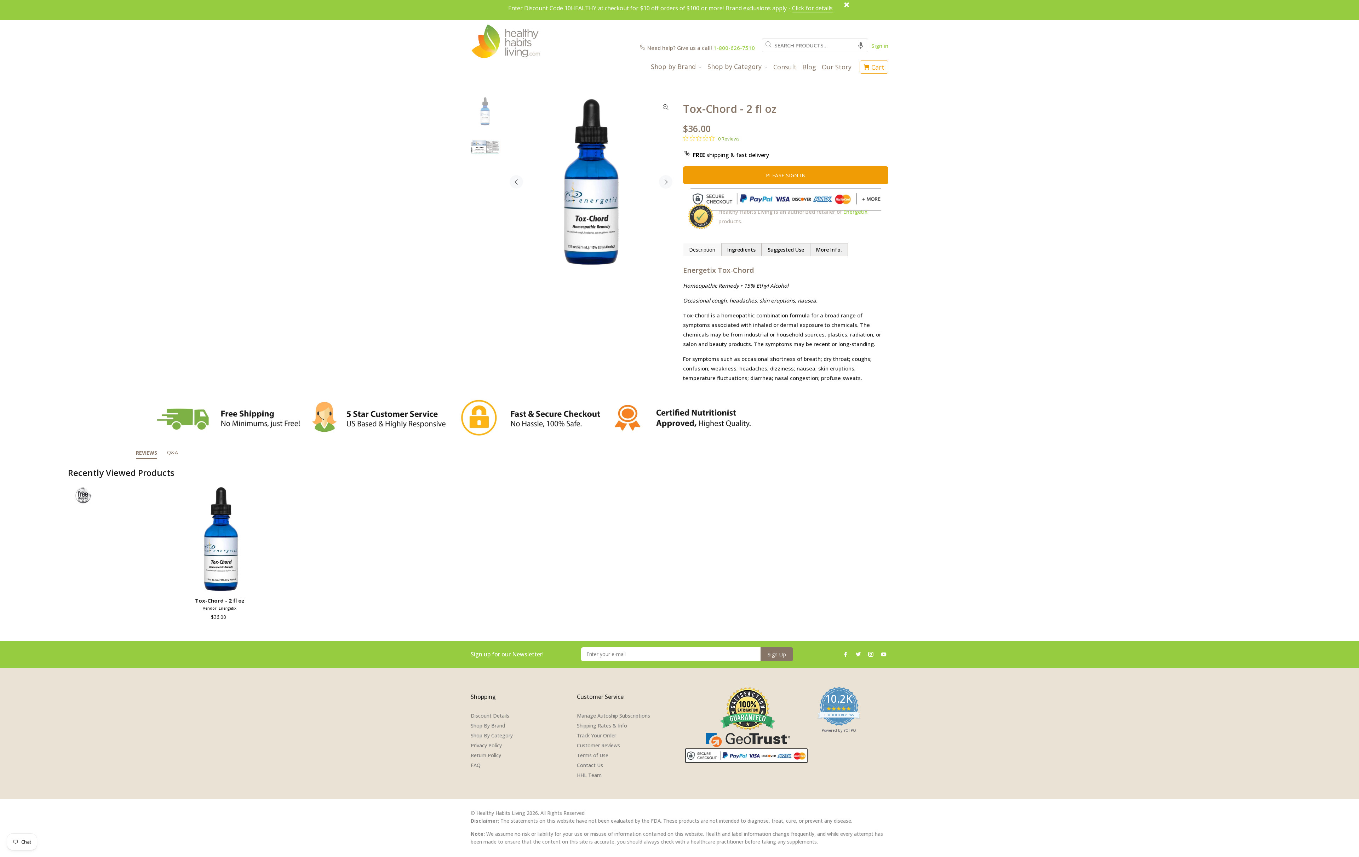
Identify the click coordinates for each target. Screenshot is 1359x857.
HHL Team (589, 775)
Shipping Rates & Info (602, 725)
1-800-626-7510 (734, 47)
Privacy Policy (486, 745)
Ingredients (741, 249)
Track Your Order (596, 735)
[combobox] (815, 45)
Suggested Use (786, 249)
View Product (221, 584)
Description (702, 249)
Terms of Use (592, 755)
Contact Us (590, 765)
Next (665, 182)
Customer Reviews (598, 745)
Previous (516, 182)
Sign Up (777, 654)
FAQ (476, 765)
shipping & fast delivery (731, 155)
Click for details (812, 8)
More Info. (829, 249)
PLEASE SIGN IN (785, 175)
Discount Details (490, 715)
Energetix (855, 211)
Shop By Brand (488, 725)
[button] (861, 45)
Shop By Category (492, 735)
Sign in (879, 45)
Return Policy (486, 755)
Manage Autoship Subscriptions (613, 715)
